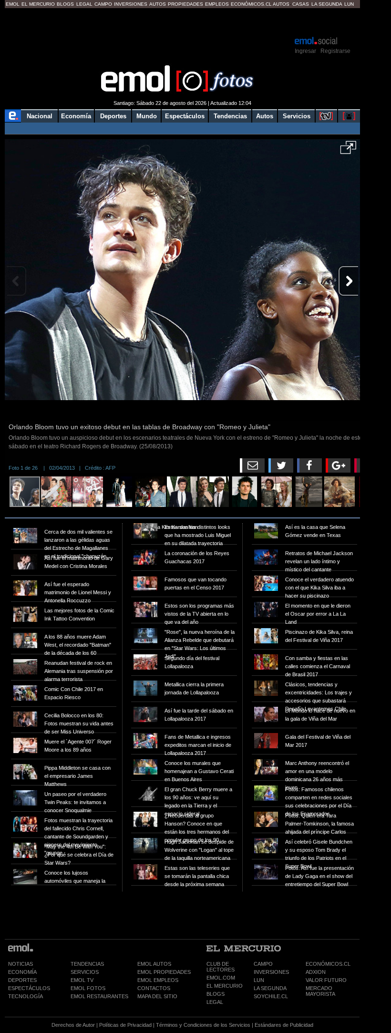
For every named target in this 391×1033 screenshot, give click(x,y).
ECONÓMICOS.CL (328, 964)
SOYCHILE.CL (271, 996)
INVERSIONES (271, 972)
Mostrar (182, 21)
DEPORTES (22, 980)
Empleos (217, 4)
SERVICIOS (85, 972)
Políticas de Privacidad (125, 1025)
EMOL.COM (220, 978)
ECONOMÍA (22, 972)
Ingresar (305, 51)
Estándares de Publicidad (284, 1025)
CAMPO (263, 964)
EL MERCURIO (224, 986)
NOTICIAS (20, 964)
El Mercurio (38, 4)
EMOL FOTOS (88, 988)
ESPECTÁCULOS (29, 988)
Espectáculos (185, 116)
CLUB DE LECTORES (220, 966)
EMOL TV (82, 980)
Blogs (65, 4)
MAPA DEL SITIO (157, 996)
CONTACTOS (153, 988)
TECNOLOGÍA (25, 996)
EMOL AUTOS (154, 964)
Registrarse (335, 51)
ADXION (316, 972)
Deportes (113, 116)
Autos (157, 4)
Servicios (296, 116)
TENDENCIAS (87, 964)
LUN (259, 980)
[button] (348, 150)
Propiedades (185, 4)
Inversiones (130, 4)
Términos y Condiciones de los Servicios (203, 1025)
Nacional (39, 116)
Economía (76, 116)
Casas (300, 4)
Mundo (146, 116)
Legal (84, 4)
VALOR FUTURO (326, 980)
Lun (349, 4)
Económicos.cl (251, 4)
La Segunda (326, 4)
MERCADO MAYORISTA (320, 991)
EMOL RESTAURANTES (99, 996)
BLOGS (215, 994)
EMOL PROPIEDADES (164, 972)
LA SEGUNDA (270, 988)
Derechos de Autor (73, 1025)
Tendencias (230, 116)
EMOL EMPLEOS (157, 980)
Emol (13, 4)
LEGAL (214, 1002)
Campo (103, 4)
